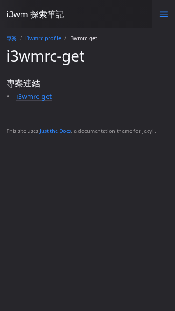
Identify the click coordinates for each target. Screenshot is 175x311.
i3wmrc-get (34, 96)
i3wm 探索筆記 (35, 14)
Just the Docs (55, 130)
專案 (12, 38)
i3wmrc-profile (43, 38)
